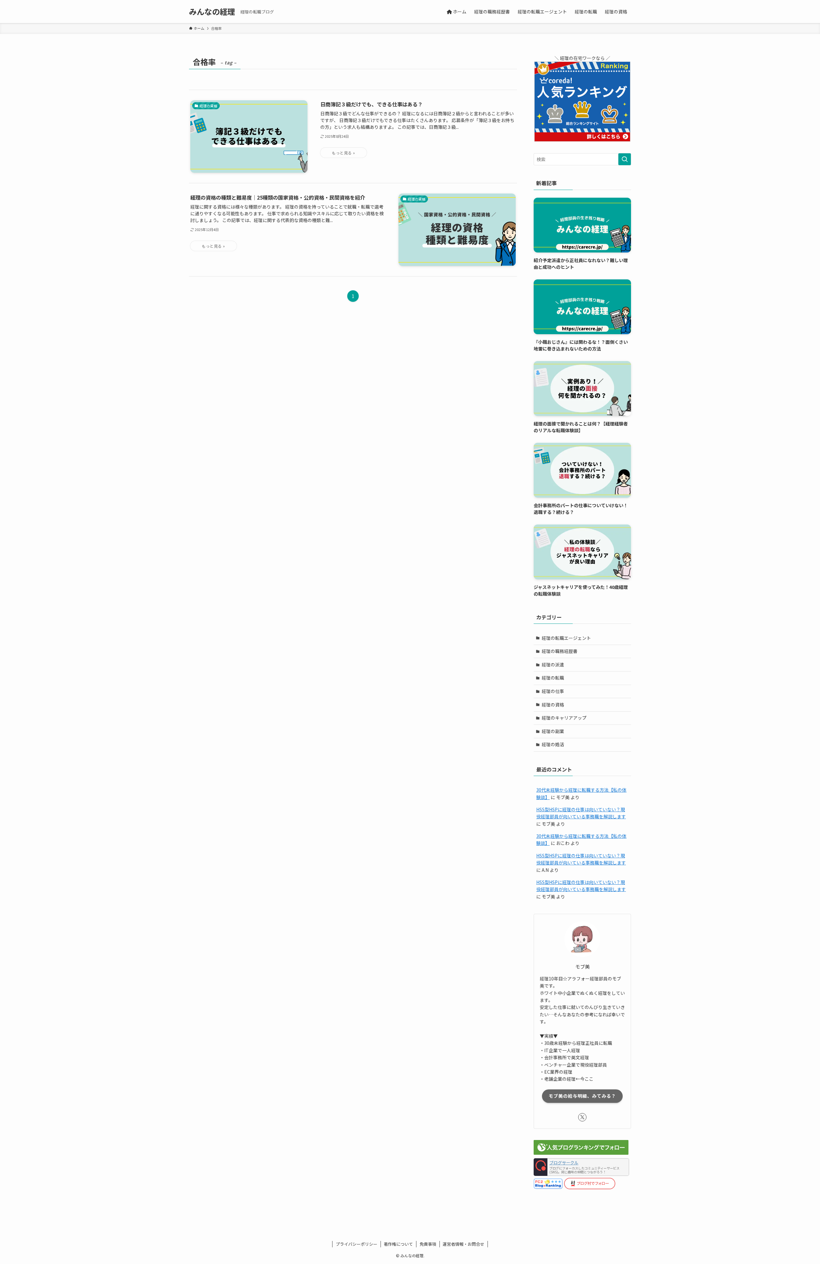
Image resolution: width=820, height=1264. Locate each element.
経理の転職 (553, 677)
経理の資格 (553, 704)
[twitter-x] (582, 1117)
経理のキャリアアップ (564, 718)
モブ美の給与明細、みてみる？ (582, 1096)
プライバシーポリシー (356, 1244)
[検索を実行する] (624, 159)
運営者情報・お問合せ (463, 1244)
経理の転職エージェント (566, 638)
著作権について (398, 1244)
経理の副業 (553, 731)
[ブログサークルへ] (581, 1167)
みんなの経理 (212, 11)
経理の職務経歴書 (560, 651)
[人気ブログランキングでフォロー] (581, 1153)
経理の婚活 (553, 744)
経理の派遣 (553, 664)
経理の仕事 (553, 691)
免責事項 (428, 1244)
